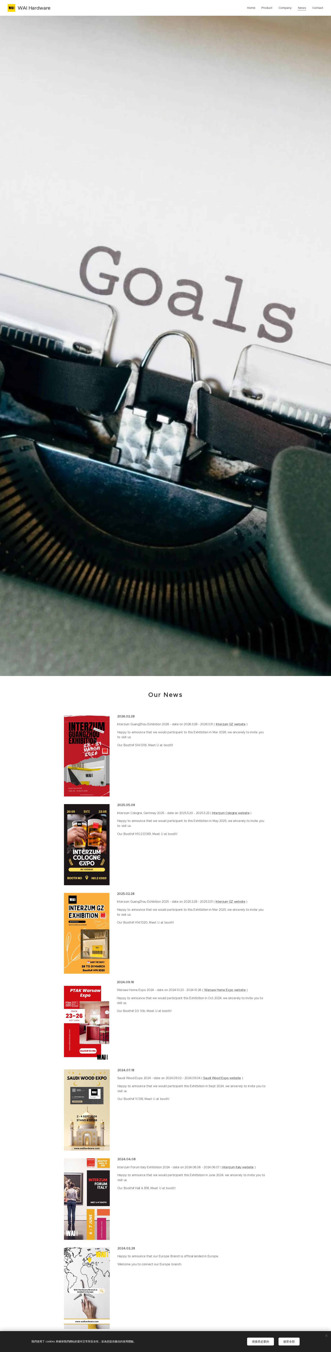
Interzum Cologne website (230, 813)
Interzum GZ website (231, 724)
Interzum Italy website (238, 1167)
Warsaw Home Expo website (225, 990)
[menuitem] (252, 8)
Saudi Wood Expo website (222, 1078)
